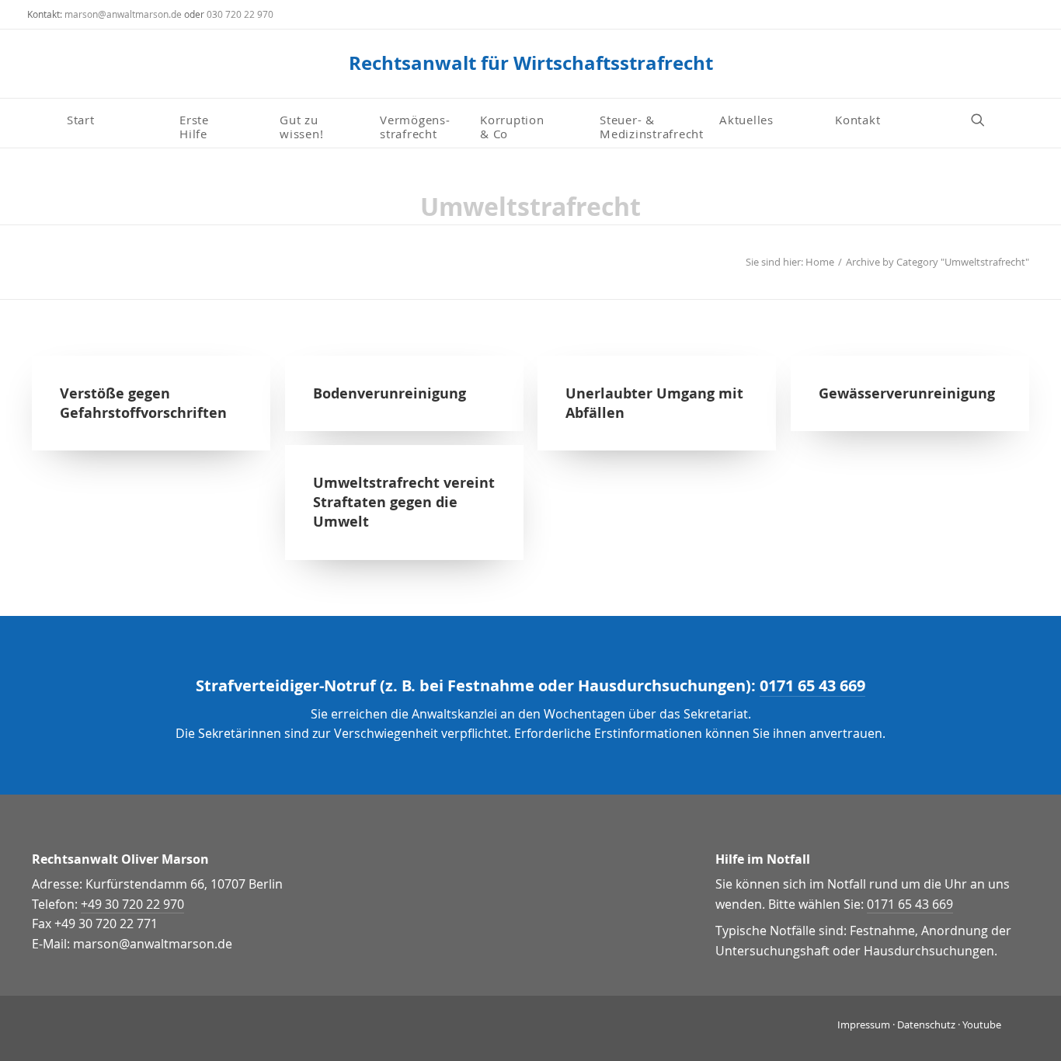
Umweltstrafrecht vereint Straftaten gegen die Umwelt (404, 502)
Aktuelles (746, 119)
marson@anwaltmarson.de (123, 14)
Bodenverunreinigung (389, 393)
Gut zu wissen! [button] (301, 125)
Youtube (981, 1024)
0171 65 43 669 (812, 685)
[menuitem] (117, 120)
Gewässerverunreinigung (907, 393)
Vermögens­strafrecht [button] (415, 125)
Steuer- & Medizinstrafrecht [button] (652, 125)
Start (81, 119)
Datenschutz (926, 1024)
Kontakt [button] (857, 119)
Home (819, 262)
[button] (985, 119)
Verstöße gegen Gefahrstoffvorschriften (143, 403)
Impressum (863, 1024)
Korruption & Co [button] (512, 125)
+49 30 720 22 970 (132, 904)
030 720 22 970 (240, 14)
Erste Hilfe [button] (196, 125)
